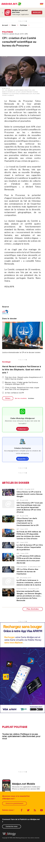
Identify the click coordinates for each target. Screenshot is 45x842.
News (14, 25)
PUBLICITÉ (22, 21)
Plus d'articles (33, 609)
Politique (23, 25)
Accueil (5, 25)
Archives (31, 398)
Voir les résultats (21, 398)
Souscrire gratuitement (14, 803)
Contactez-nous (11, 826)
